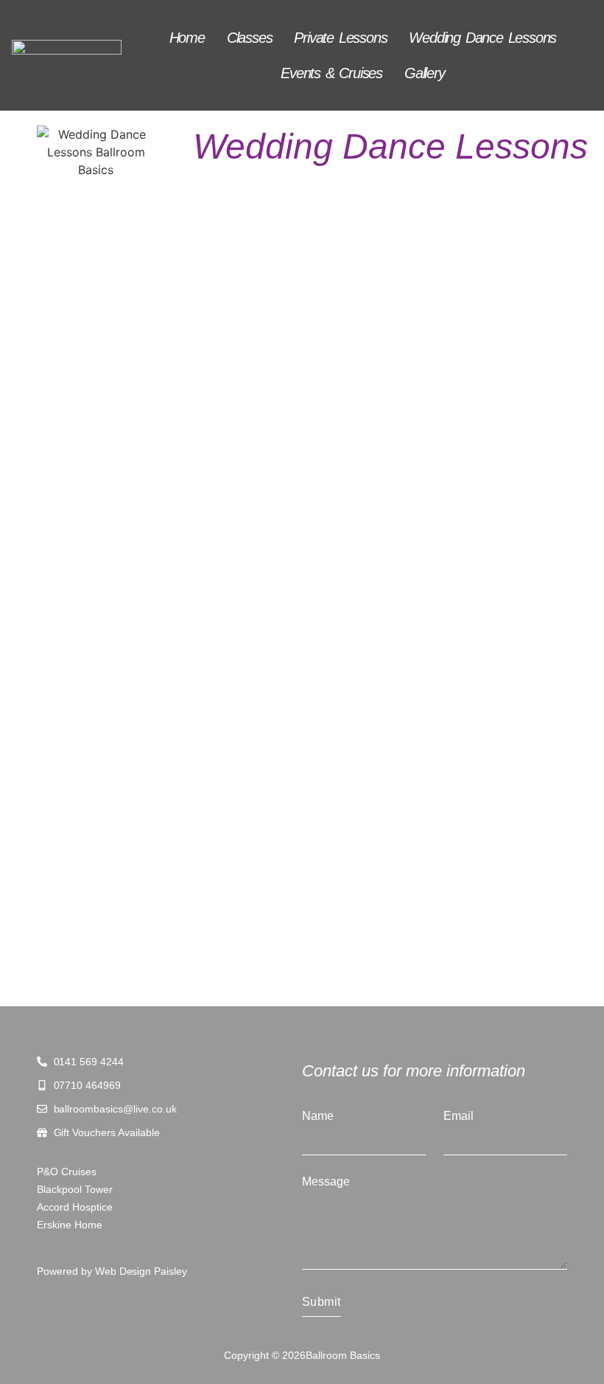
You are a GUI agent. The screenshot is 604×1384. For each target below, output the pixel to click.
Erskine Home (69, 1225)
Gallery (424, 73)
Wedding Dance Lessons (482, 38)
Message (326, 1181)
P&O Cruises (66, 1171)
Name (318, 1116)
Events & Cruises (331, 73)
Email (458, 1116)
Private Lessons (340, 38)
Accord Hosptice (75, 1207)
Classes (250, 38)
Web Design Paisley (141, 1271)
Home (187, 38)
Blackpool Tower (75, 1189)
